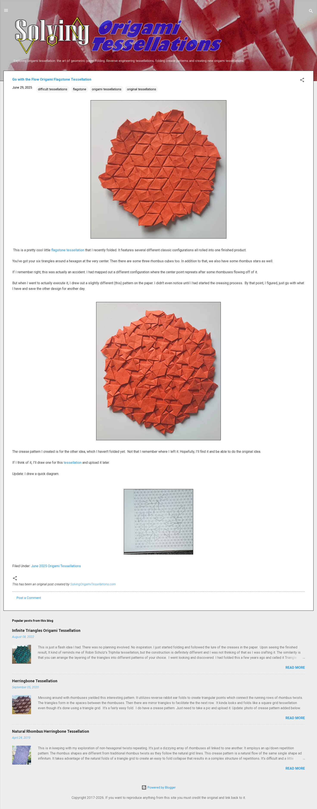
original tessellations (141, 89)
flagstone (79, 89)
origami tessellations (106, 89)
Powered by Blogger (161, 787)
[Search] (311, 11)
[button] (302, 80)
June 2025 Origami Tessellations (56, 566)
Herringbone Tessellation (34, 681)
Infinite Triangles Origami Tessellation (46, 630)
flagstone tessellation (67, 250)
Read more (295, 667)
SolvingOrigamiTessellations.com (93, 584)
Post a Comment (29, 598)
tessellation (73, 463)
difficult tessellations (52, 89)
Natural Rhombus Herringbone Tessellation (50, 731)
